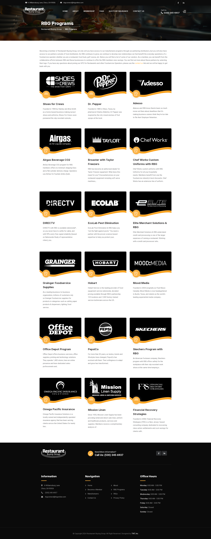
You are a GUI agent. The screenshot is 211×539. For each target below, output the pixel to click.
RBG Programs (119, 490)
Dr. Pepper (95, 104)
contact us (139, 63)
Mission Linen (97, 409)
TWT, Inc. (135, 534)
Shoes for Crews (53, 104)
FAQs (101, 11)
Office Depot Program (57, 349)
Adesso (137, 103)
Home (65, 11)
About (76, 11)
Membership (89, 11)
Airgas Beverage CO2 (56, 159)
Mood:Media (141, 283)
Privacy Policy (118, 498)
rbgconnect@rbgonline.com (73, 3)
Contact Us (138, 11)
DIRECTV (49, 223)
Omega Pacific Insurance (59, 409)
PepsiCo (93, 349)
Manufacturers (93, 494)
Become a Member (95, 490)
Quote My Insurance (118, 11)
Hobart (92, 283)
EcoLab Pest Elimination (103, 223)
